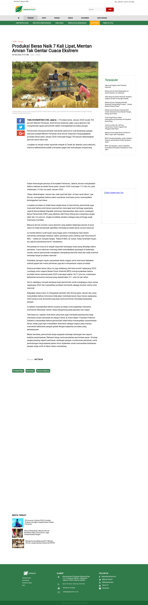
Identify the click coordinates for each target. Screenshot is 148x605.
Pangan (31, 18)
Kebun (70, 18)
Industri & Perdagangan (42, 23)
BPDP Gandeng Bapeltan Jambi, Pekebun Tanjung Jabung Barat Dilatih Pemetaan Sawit (118, 140)
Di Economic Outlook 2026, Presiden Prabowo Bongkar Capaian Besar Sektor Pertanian (39, 522)
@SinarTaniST (107, 579)
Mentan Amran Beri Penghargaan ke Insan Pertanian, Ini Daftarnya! (117, 92)
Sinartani (105, 588)
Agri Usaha (59, 23)
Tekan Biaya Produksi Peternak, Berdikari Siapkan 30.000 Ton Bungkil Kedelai (118, 97)
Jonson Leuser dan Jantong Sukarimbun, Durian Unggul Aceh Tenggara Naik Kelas (116, 127)
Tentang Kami (26, 578)
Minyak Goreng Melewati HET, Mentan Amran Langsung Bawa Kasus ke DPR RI (40, 542)
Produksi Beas (18, 371)
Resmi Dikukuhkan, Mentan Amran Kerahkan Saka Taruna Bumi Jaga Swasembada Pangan (36, 532)
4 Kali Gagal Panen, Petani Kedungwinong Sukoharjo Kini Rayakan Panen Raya (118, 119)
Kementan (30, 371)
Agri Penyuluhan (22, 23)
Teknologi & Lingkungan (77, 23)
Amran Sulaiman (43, 371)
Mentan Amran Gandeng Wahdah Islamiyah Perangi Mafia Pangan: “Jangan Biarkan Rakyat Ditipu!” (118, 104)
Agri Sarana (102, 18)
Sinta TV (105, 585)
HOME (15, 41)
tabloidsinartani (107, 582)
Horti (44, 18)
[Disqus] (55, 408)
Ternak (57, 18)
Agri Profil (95, 23)
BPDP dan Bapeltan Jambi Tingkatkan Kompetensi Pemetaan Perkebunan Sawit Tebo (118, 147)
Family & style (108, 23)
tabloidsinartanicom (109, 576)
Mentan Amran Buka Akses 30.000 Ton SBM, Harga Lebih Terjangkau (117, 133)
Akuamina (85, 18)
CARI (109, 9)
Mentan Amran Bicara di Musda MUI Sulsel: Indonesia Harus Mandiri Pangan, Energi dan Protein (118, 112)
